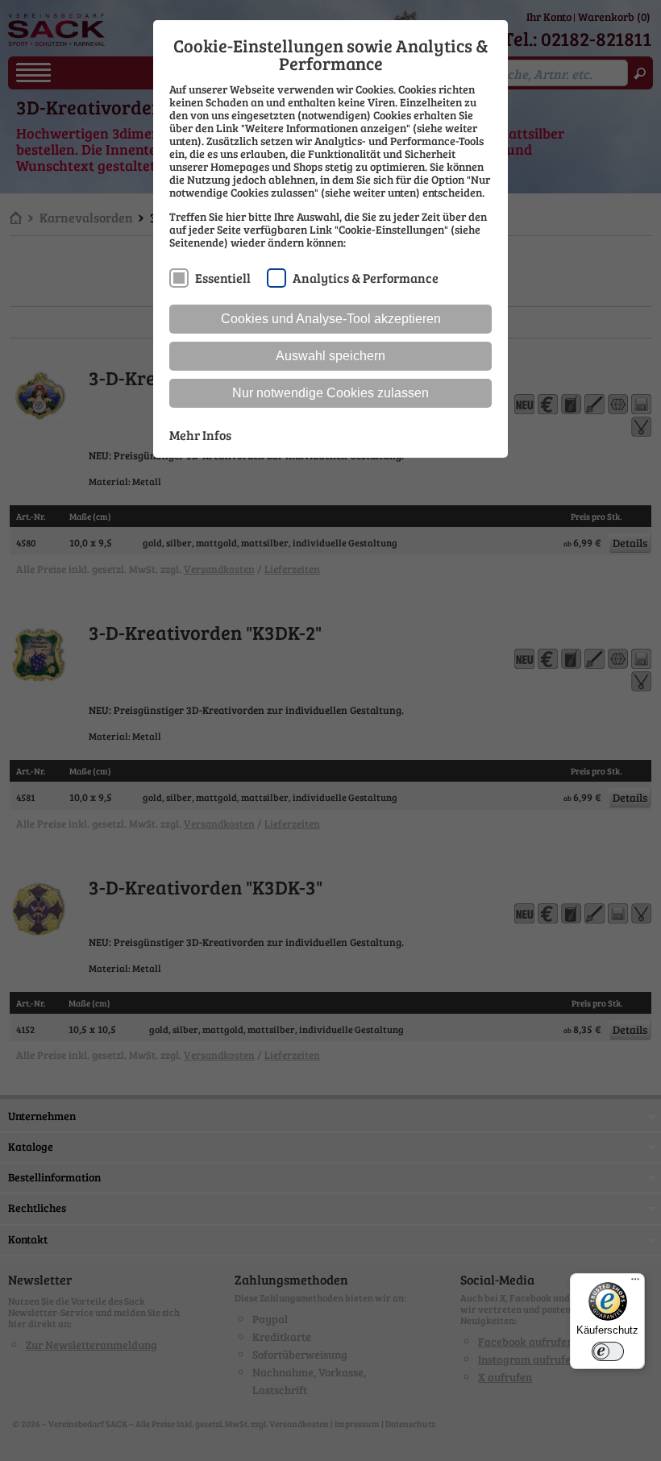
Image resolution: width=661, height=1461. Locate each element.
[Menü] (635, 1283)
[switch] (608, 1351)
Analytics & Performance (366, 277)
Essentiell (223, 277)
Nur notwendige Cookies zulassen (330, 393)
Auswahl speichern (330, 356)
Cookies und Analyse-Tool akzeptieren (331, 319)
